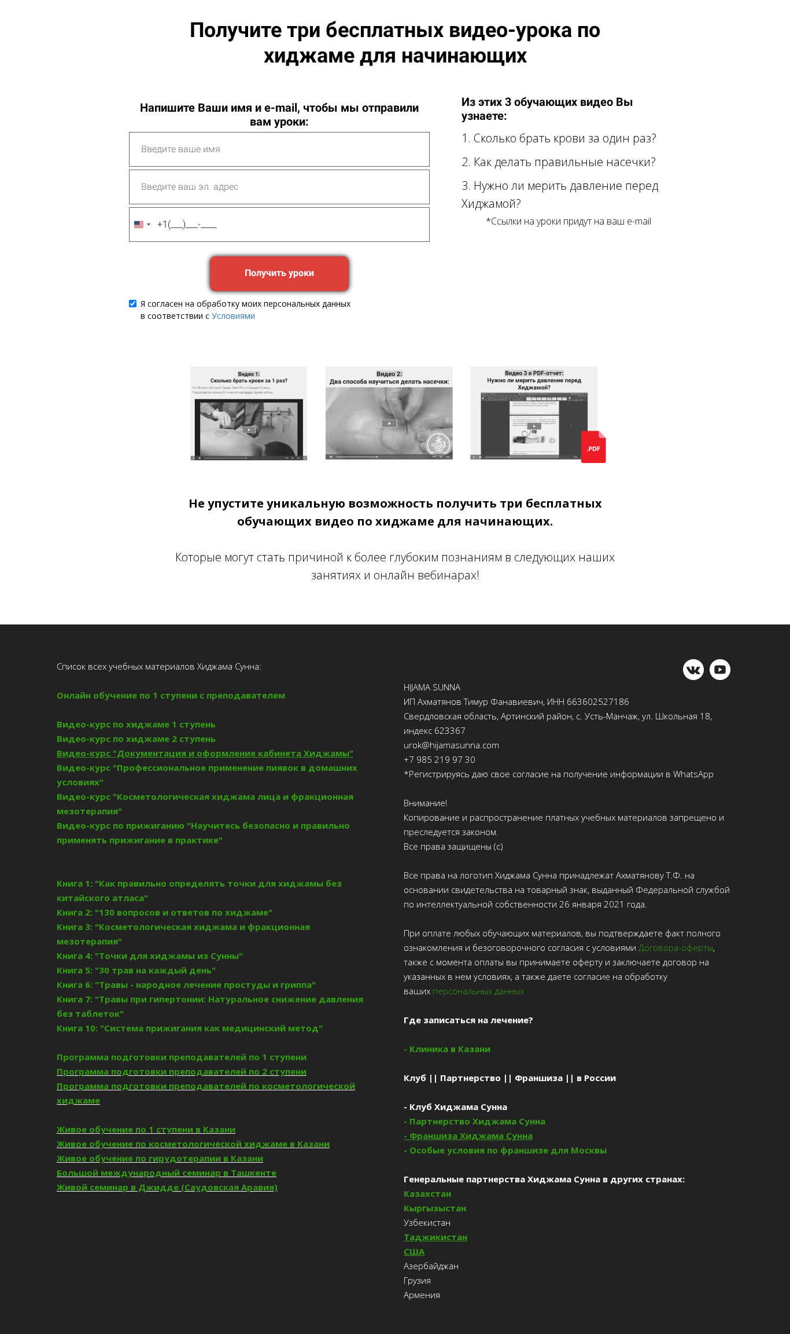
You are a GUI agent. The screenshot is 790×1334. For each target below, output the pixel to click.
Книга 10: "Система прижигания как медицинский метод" (190, 1028)
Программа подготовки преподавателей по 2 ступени (182, 1071)
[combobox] (142, 224)
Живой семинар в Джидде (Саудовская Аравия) (167, 1187)
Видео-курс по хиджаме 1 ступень (136, 724)
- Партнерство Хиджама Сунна (474, 1121)
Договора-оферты (675, 947)
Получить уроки (279, 272)
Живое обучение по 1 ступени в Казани (146, 1129)
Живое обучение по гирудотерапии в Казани (160, 1158)
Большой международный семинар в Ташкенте (166, 1172)
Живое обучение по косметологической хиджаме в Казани (193, 1143)
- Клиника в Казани (447, 1048)
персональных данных (477, 991)
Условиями (233, 315)
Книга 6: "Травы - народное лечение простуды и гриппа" (186, 984)
